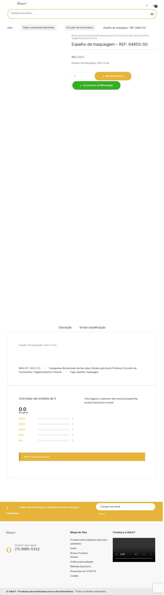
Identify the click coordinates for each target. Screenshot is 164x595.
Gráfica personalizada (81, 561)
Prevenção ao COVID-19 (83, 571)
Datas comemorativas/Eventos (38, 27)
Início (10, 27)
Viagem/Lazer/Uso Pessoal (84, 38)
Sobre (73, 548)
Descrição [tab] (65, 327)
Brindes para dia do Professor (110, 35)
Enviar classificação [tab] (92, 327)
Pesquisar (152, 13)
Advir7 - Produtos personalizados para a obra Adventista (41, 591)
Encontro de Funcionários (80, 27)
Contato (74, 575)
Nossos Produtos (79, 553)
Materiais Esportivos (80, 566)
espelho (81, 372)
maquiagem (92, 372)
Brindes (74, 557)
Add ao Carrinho (114, 76)
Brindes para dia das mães (84, 35)
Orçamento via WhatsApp (98, 85)
